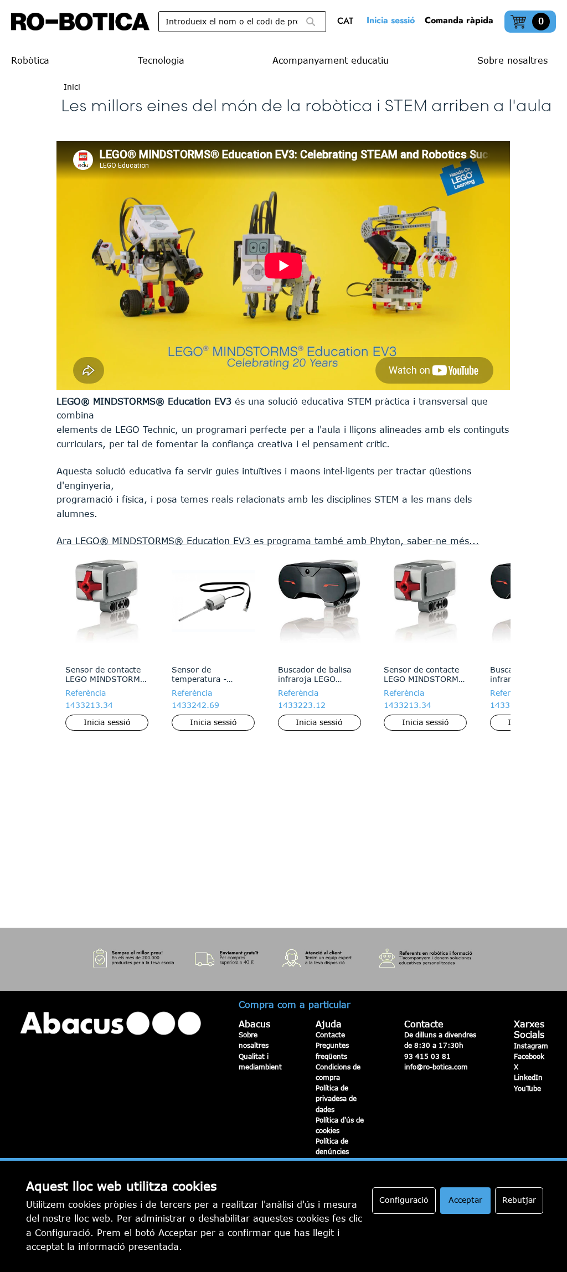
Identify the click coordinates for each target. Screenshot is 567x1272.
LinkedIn (528, 1077)
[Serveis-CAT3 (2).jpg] (283, 959)
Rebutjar (519, 1199)
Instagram (531, 1045)
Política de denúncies (332, 1146)
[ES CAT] (348, 22)
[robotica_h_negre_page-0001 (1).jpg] (80, 21)
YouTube (527, 1088)
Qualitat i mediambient (260, 1061)
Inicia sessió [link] (391, 20)
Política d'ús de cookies (340, 1125)
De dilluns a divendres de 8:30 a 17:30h (440, 1040)
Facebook (529, 1056)
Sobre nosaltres (254, 1040)
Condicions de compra (338, 1072)
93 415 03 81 (427, 1056)
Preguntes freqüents (332, 1050)
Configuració (404, 1199)
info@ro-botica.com (436, 1067)
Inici (72, 86)
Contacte (330, 1034)
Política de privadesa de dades (336, 1098)
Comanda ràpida (459, 20)
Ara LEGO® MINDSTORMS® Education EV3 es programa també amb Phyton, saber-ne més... (267, 541)
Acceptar (465, 1199)
